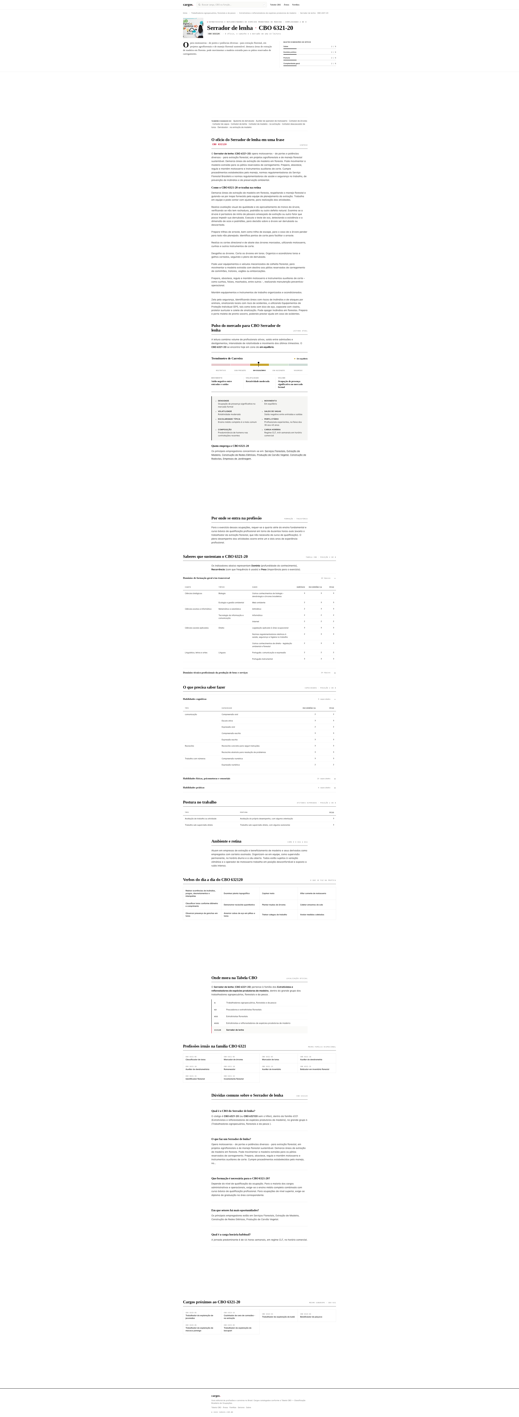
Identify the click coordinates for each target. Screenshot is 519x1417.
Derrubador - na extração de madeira (235, 127)
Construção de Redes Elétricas (239, 455)
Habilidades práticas (256, 787)
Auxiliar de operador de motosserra (271, 121)
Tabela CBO (275, 5)
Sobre (248, 1407)
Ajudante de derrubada (243, 121)
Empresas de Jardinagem (237, 458)
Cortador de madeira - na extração (264, 124)
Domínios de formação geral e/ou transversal (256, 578)
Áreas (286, 5)
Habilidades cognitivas (256, 699)
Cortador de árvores (298, 121)
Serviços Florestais (275, 451)
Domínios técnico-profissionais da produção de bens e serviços (256, 672)
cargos (188, 4)
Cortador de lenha (239, 124)
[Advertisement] (259, 94)
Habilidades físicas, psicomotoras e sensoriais (256, 778)
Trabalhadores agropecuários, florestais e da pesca (213, 13)
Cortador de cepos (220, 124)
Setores (241, 1407)
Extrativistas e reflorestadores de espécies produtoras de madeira (267, 13)
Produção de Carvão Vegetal (273, 455)
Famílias (296, 5)
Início (185, 13)
